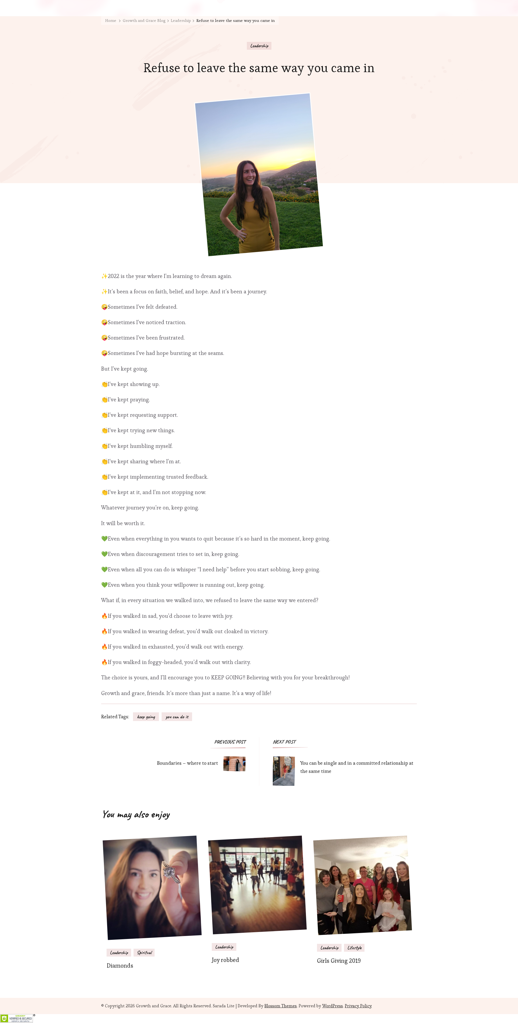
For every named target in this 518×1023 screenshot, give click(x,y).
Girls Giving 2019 (339, 960)
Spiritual (144, 952)
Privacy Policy (358, 1006)
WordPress (332, 1006)
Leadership (259, 46)
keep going (146, 716)
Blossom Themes (280, 1006)
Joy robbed (225, 960)
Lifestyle (354, 948)
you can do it (177, 716)
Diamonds (120, 965)
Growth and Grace (153, 1006)
